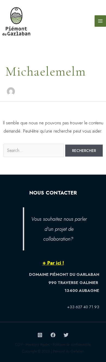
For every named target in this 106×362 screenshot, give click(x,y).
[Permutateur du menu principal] (100, 21)
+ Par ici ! (53, 263)
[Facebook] (53, 335)
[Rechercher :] (34, 150)
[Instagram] (40, 335)
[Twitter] (66, 335)
